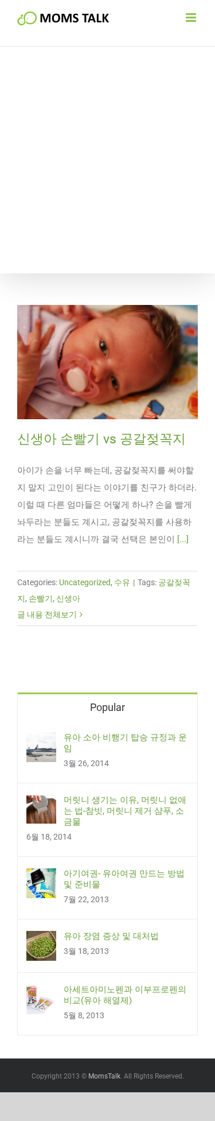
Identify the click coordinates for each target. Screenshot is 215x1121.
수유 (122, 582)
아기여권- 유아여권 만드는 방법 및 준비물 (124, 879)
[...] (183, 539)
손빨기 (41, 598)
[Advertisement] (107, 160)
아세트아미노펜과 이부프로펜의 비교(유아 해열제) (125, 995)
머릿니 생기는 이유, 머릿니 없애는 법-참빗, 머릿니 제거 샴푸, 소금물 (125, 811)
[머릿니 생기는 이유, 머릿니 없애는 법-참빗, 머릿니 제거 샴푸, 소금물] (41, 803)
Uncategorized (85, 582)
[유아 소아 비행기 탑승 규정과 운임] (41, 741)
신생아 (68, 598)
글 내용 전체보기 (47, 614)
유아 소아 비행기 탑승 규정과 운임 (125, 742)
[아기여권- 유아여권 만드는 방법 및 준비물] (41, 877)
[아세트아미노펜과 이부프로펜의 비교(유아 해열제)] (41, 993)
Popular (107, 707)
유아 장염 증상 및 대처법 (111, 936)
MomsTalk (104, 1076)
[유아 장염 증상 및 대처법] (41, 939)
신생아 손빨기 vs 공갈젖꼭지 (101, 439)
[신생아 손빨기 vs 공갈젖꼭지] (107, 362)
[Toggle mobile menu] (192, 17)
